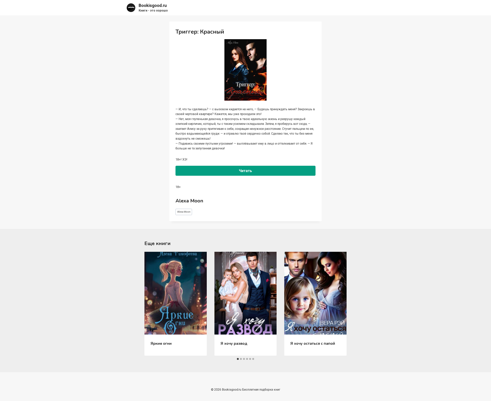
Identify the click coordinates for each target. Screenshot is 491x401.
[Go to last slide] (151, 304)
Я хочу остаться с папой (312, 343)
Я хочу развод (234, 343)
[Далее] (339, 304)
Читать (245, 170)
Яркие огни (161, 343)
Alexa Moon (183, 211)
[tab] (238, 359)
